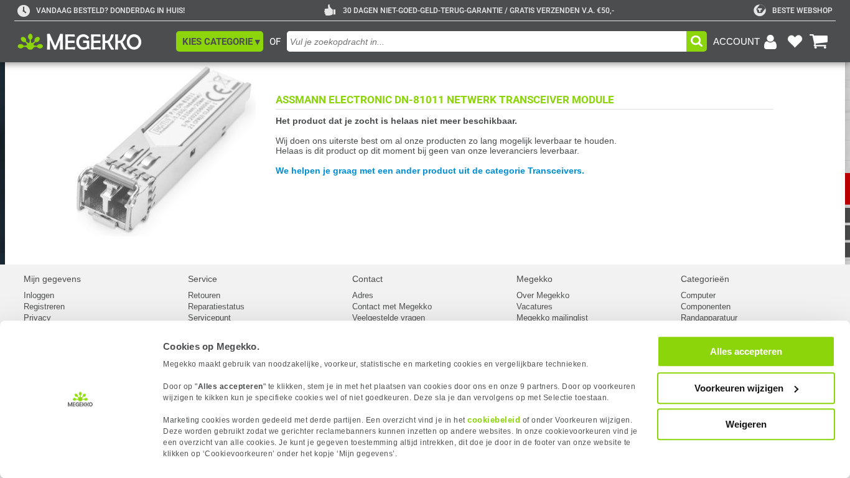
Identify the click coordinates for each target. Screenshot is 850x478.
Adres (362, 295)
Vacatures (534, 306)
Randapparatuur (709, 317)
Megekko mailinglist (552, 317)
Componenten (706, 306)
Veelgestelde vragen (388, 317)
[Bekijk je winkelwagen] (818, 41)
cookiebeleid (493, 419)
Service (202, 279)
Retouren (204, 295)
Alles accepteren (746, 351)
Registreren (44, 306)
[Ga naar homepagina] (93, 42)
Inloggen (39, 295)
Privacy (37, 317)
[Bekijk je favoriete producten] (794, 41)
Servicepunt (209, 317)
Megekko (534, 279)
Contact (367, 279)
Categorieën (705, 279)
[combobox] (486, 41)
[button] (219, 41)
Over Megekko (542, 295)
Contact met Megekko (392, 306)
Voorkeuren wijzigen (738, 388)
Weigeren (746, 424)
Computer (698, 295)
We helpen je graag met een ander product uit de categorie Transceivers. (430, 171)
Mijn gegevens (52, 279)
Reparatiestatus (216, 306)
